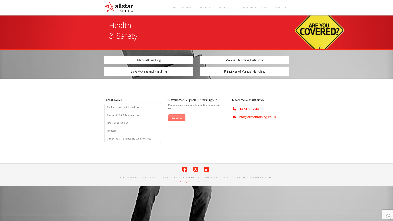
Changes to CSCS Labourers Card (123, 115)
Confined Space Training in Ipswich (124, 107)
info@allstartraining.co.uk (257, 117)
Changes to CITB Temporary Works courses (129, 139)
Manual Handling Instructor (244, 60)
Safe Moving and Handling (149, 71)
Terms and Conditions (199, 182)
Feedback (111, 131)
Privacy (183, 182)
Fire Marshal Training (117, 123)
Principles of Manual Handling (244, 71)
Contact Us (176, 118)
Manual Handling (149, 60)
